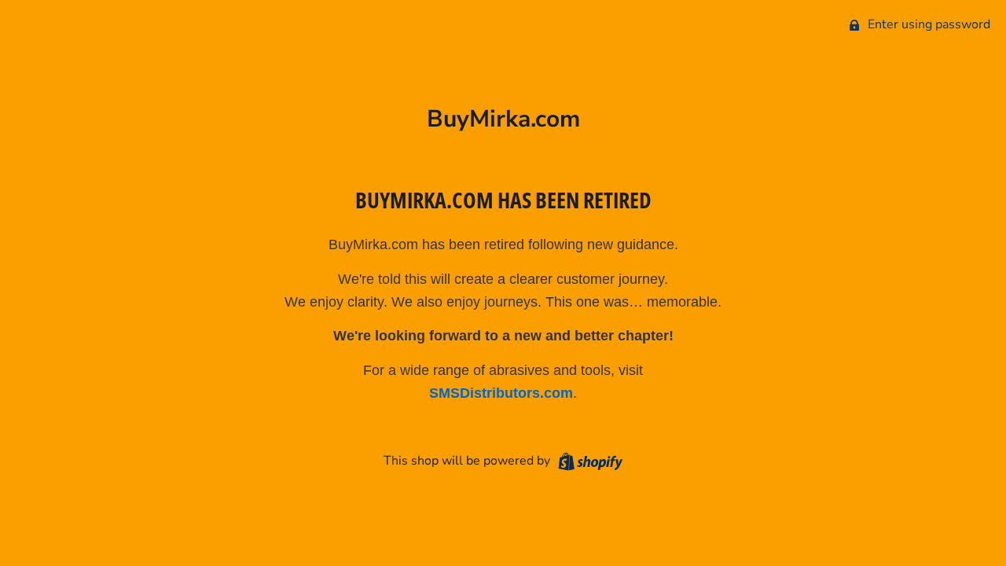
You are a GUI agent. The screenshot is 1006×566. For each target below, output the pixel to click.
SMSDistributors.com (501, 393)
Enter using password (927, 24)
